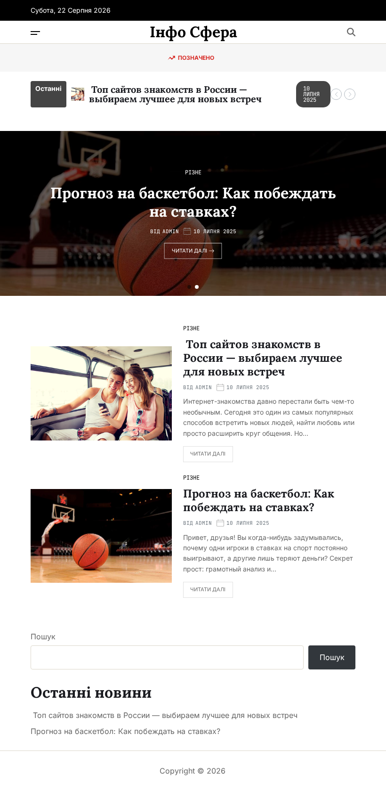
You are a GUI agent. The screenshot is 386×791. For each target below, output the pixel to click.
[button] (336, 94)
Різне (193, 172)
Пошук (43, 636)
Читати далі (189, 250)
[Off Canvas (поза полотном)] (35, 33)
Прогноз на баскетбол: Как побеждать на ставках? (193, 201)
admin (170, 231)
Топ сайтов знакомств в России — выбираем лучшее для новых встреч (175, 94)
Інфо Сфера (193, 32)
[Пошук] (351, 32)
